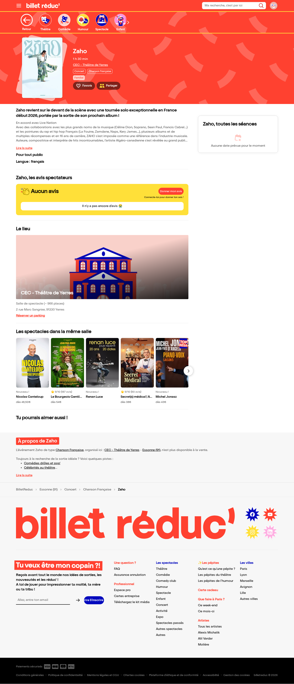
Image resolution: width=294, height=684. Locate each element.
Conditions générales (30, 675)
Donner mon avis (171, 191)
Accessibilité (211, 675)
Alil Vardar (205, 639)
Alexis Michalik (209, 633)
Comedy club (166, 581)
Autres (160, 635)
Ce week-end (207, 605)
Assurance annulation (130, 575)
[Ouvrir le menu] (20, 5)
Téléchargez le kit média (132, 602)
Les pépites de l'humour (215, 581)
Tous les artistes (210, 627)
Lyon (243, 575)
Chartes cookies (134, 675)
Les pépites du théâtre (214, 575)
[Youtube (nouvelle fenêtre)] (270, 514)
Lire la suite (24, 148)
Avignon (246, 587)
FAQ (117, 569)
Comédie (163, 575)
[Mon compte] (273, 5)
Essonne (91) (151, 450)
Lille (243, 593)
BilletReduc (24, 489)
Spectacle (163, 593)
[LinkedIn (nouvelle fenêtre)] (270, 532)
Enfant (161, 599)
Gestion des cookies (236, 675)
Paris (243, 569)
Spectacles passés (170, 623)
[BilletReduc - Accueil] (43, 5)
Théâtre (161, 569)
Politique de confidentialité (65, 675)
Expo (159, 617)
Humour (162, 587)
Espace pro (122, 590)
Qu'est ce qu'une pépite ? (216, 569)
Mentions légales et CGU (103, 675)
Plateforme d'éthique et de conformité (173, 675)
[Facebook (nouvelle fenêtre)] (252, 514)
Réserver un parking (30, 316)
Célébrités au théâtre (39, 468)
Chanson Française (70, 450)
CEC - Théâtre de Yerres (90, 65)
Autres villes (249, 599)
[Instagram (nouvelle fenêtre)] (252, 532)
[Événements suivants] (188, 371)
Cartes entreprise (126, 596)
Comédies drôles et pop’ (42, 463)
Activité (161, 611)
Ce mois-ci (206, 611)
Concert (70, 489)
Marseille (246, 581)
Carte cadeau (208, 590)
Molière (203, 645)
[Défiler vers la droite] (128, 22)
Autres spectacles (169, 629)
